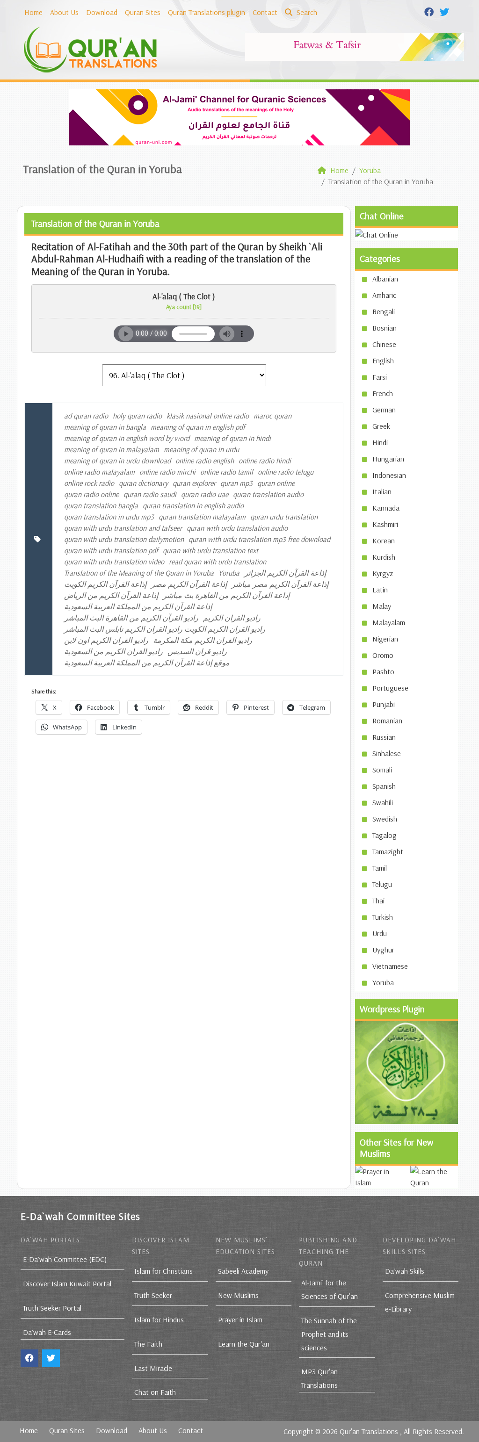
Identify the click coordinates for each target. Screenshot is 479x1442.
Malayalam (388, 622)
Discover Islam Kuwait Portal (67, 1283)
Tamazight (387, 851)
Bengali (383, 311)
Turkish (382, 917)
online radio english (204, 460)
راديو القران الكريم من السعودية (113, 651)
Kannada (385, 507)
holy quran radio (137, 415)
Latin (380, 589)
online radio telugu (285, 471)
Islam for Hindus (159, 1319)
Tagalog (384, 835)
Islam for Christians (163, 1271)
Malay (381, 606)
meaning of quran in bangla (105, 427)
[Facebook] (430, 11)
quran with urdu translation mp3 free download (259, 539)
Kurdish (383, 557)
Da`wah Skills (404, 1271)
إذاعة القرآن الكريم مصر (189, 584)
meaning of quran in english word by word (126, 438)
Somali (382, 769)
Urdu (379, 933)
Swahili (382, 802)
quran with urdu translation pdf (111, 550)
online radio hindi (265, 460)
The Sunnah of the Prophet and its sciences (329, 1334)
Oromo (382, 655)
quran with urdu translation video (114, 561)
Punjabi (383, 704)
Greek (381, 426)
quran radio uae (204, 494)
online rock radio (89, 483)
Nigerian (385, 638)
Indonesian (389, 475)
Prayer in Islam (240, 1319)
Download (101, 12)
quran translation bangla (101, 505)
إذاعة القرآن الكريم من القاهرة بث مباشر (226, 595)
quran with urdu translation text (210, 550)
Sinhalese (386, 753)
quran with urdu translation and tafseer (123, 528)
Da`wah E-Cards (47, 1332)
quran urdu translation (284, 516)
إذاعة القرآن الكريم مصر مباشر (280, 584)
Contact (265, 12)
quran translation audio (268, 494)
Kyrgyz (382, 573)
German (384, 409)
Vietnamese (390, 966)
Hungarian (388, 458)
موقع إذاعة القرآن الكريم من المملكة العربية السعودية (147, 662)
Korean (383, 540)
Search (306, 12)
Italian (382, 491)
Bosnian (384, 327)
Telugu (382, 884)
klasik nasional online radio (208, 415)
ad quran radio (86, 415)
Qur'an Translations (369, 1431)
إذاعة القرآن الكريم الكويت (105, 584)
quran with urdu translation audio (237, 528)
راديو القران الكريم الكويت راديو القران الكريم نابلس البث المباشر (164, 629)
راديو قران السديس (197, 651)
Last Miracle (153, 1368)
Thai (378, 900)
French (382, 393)
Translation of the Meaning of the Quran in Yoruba (139, 572)
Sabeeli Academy (243, 1271)
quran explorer (194, 483)
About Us (64, 12)
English (383, 360)
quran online (276, 483)
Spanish (384, 786)
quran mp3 (236, 483)
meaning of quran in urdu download (117, 460)
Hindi (380, 442)
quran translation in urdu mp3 (109, 516)
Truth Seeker (153, 1295)
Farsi (379, 377)
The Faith (148, 1343)
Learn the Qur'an (243, 1343)
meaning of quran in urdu (201, 449)
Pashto (383, 671)
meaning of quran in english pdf (198, 427)
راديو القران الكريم (232, 617)
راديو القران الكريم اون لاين (106, 640)
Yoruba (229, 572)
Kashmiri (385, 524)
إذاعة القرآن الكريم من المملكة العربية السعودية (138, 606)
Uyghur (383, 949)
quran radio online (91, 494)
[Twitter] (445, 11)
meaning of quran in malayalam (111, 449)
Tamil (379, 867)
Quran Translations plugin (206, 12)
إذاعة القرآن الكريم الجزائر (285, 572)
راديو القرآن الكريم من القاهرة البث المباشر (131, 617)
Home (33, 12)
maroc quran (272, 415)
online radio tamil (226, 471)
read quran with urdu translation (217, 561)
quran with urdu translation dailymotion (124, 539)
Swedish (384, 818)
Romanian (387, 720)
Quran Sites (142, 12)
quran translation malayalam (202, 516)
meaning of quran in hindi (232, 438)
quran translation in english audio (193, 505)
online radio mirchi (167, 471)
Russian (384, 737)
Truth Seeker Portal (52, 1307)
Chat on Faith (155, 1392)
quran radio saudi (149, 494)
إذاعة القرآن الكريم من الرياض (111, 595)
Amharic (384, 295)
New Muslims (238, 1295)
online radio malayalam (99, 471)
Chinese (384, 344)
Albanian (385, 278)
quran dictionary (143, 483)
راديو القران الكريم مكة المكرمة (202, 640)
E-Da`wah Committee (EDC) (65, 1259)
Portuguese (390, 687)
